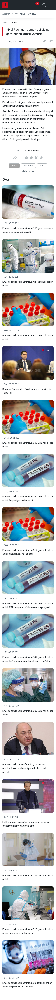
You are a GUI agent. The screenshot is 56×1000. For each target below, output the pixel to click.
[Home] (5, 5)
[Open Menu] (51, 5)
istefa (42, 166)
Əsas (4, 22)
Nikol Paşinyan (28, 171)
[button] (7, 14)
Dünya (14, 166)
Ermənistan (28, 166)
